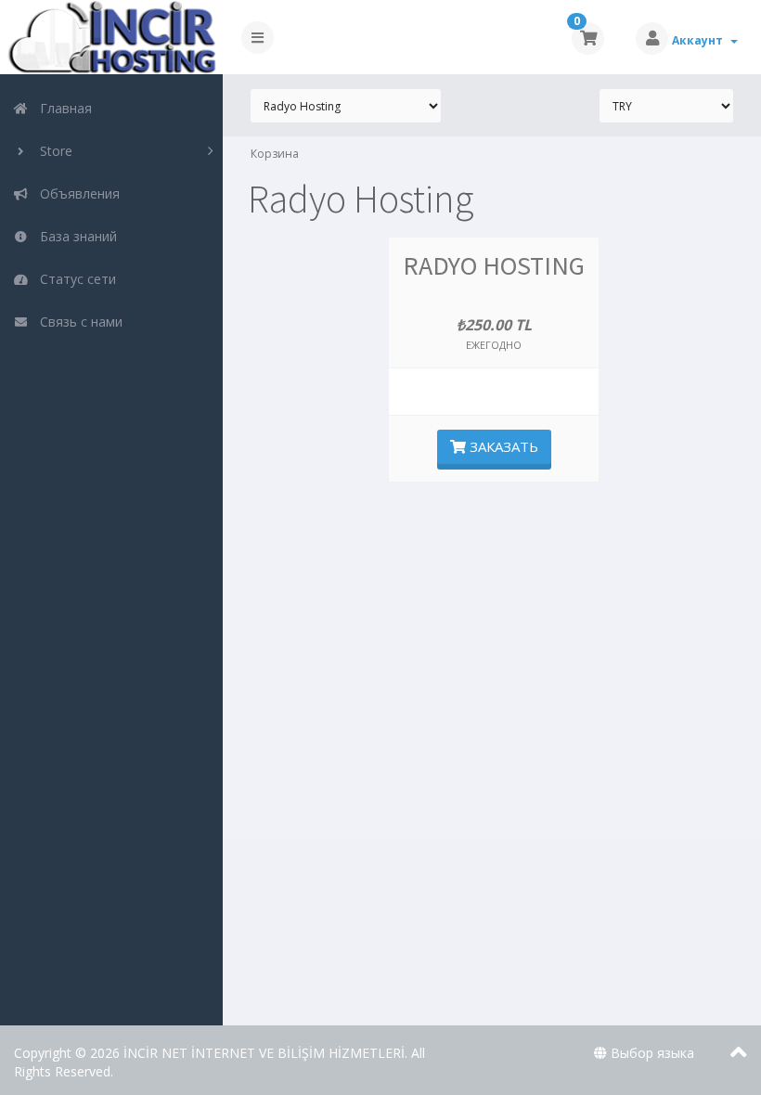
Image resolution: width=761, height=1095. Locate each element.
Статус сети (74, 279)
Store (52, 151)
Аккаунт (700, 40)
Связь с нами (77, 321)
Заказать (502, 446)
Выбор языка (650, 1053)
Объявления (76, 193)
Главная (62, 108)
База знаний (74, 236)
